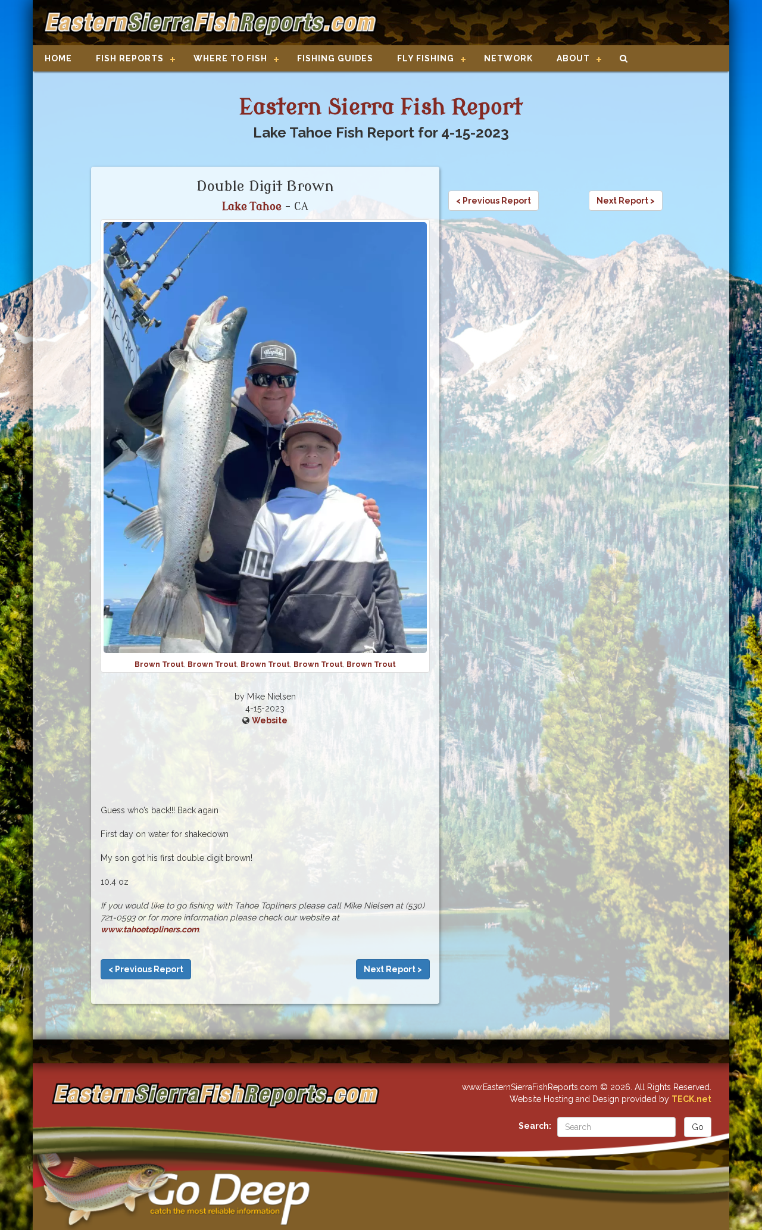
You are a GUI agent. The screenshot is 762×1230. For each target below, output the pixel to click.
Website (270, 720)
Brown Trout (159, 664)
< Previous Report (145, 969)
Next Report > (393, 969)
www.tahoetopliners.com (150, 929)
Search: (535, 1126)
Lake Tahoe (252, 207)
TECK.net (691, 1099)
